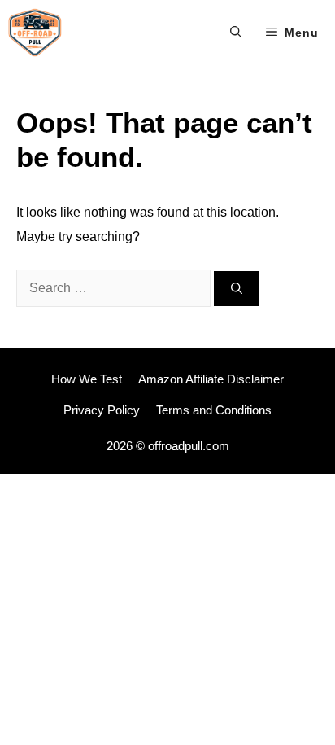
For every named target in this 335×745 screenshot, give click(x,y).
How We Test (86, 379)
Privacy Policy (101, 410)
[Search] (236, 288)
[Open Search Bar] (236, 33)
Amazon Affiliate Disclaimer (211, 379)
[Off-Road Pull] (35, 32)
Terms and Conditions (214, 410)
